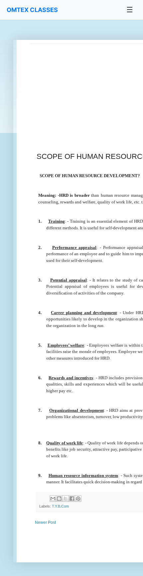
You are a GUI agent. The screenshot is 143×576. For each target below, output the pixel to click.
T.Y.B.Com (60, 506)
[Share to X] (65, 498)
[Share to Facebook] (72, 498)
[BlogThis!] (59, 498)
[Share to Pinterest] (78, 498)
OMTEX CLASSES (32, 9)
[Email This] (53, 498)
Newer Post (45, 522)
